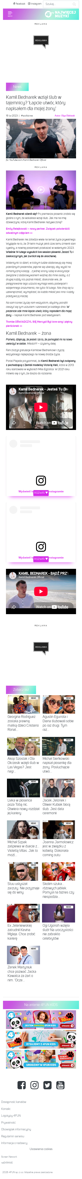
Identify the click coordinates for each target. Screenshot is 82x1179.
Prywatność (8, 1122)
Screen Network (9, 1157)
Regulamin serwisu (12, 1136)
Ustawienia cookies (41, 1149)
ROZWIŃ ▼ (41, 493)
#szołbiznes (27, 116)
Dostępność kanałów (13, 1102)
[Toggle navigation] (10, 14)
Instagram (36, 4)
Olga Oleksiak (68, 116)
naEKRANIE (7, 1163)
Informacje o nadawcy (14, 1143)
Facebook (20, 4)
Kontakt (5, 1108)
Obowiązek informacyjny (16, 1129)
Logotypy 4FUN (11, 1115)
